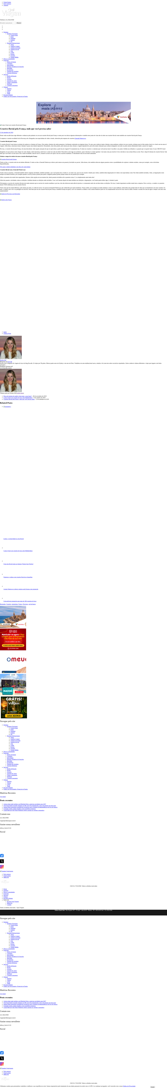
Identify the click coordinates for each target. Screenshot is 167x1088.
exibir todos (20, 393)
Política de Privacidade (129, 1086)
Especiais (6, 60)
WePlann (9, 84)
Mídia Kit (6, 877)
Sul (11, 41)
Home (5, 889)
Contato (9, 904)
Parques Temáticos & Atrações (15, 66)
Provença (25, 604)
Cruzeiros (9, 63)
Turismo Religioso (12, 73)
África (12, 44)
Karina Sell (3, 360)
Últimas (5, 87)
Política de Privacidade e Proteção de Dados (15, 96)
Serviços (5, 74)
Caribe (12, 52)
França (20, 604)
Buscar (19, 23)
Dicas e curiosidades (9, 59)
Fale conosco (7, 874)
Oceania (12, 55)
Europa (12, 54)
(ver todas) (3, 796)
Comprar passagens (12, 85)
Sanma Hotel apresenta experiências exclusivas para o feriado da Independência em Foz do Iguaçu (30, 807)
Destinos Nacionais (12, 33)
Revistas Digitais (8, 95)
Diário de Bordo (11, 62)
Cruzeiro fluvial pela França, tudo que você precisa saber (19, 399)
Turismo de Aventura (12, 71)
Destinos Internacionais (13, 43)
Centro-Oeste (14, 35)
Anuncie (5, 5)
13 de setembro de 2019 (6, 132)
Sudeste (12, 40)
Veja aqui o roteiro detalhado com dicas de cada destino (15, 167)
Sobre (5, 332)
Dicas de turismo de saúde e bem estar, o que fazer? (17, 396)
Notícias (9, 88)
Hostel (9, 77)
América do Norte (15, 48)
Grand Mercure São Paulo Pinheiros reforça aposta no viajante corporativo (23, 810)
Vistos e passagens (12, 82)
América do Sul (14, 49)
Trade (8, 93)
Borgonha (2, 604)
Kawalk (10, 361)
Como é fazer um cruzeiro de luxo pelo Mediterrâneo (18, 397)
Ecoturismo (10, 70)
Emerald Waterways (80, 138)
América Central (14, 46)
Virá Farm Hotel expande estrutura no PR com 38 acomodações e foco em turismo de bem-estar (29, 805)
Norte (12, 37)
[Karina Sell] (11, 358)
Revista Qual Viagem (13, 901)
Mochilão (9, 68)
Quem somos (7, 875)
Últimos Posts (7, 333)
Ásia (11, 51)
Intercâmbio (10, 65)
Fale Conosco (7, 3)
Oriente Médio (14, 57)
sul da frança (32, 604)
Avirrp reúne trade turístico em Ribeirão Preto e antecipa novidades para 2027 (24, 804)
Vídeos (9, 90)
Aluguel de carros (12, 81)
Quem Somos (7, 2)
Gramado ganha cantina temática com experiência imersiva (19, 809)
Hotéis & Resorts (11, 76)
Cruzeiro (8, 604)
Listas (8, 92)
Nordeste (12, 38)
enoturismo (15, 604)
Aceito (152, 1087)
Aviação (9, 79)
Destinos (5, 32)
